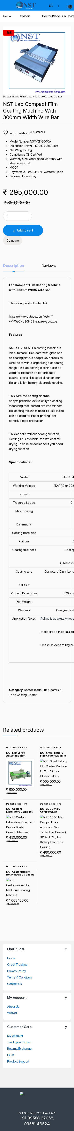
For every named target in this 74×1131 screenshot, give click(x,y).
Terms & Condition (19, 977)
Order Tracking (17, 964)
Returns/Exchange (19, 1048)
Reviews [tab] (48, 266)
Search (51, 5)
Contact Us (14, 984)
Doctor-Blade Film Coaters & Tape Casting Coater (32, 96)
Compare (39, 131)
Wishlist (12, 1013)
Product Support (18, 1061)
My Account (15, 1035)
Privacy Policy (16, 971)
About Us (13, 1006)
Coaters (25, 16)
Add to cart (25, 230)
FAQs (10, 1055)
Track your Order (18, 1042)
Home (7, 16)
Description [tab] (13, 266)
